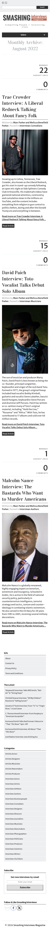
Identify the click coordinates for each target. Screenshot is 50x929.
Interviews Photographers (16, 834)
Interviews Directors (13, 814)
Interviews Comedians (31, 125)
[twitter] (6, 3)
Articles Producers (12, 774)
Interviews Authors (29, 509)
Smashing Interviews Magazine (29, 925)
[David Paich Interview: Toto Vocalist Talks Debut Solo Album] (25, 373)
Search (42, 7)
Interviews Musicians (30, 301)
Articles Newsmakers (14, 769)
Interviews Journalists (14, 819)
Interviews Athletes (13, 789)
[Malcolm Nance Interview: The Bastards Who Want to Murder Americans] (25, 581)
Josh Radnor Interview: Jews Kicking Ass (21, 737)
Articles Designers (12, 759)
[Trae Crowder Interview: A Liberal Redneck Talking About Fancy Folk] (25, 174)
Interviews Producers (13, 844)
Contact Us (9, 663)
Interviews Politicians (14, 839)
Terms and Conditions (14, 673)
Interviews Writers (12, 854)
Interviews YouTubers (14, 859)
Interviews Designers (13, 809)
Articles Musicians (12, 764)
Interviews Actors (12, 779)
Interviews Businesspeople (16, 799)
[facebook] (3, 3)
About (8, 658)
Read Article (8, 226)
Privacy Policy (10, 668)
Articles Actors (11, 754)
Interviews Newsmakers (15, 829)
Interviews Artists (12, 784)
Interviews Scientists (13, 849)
